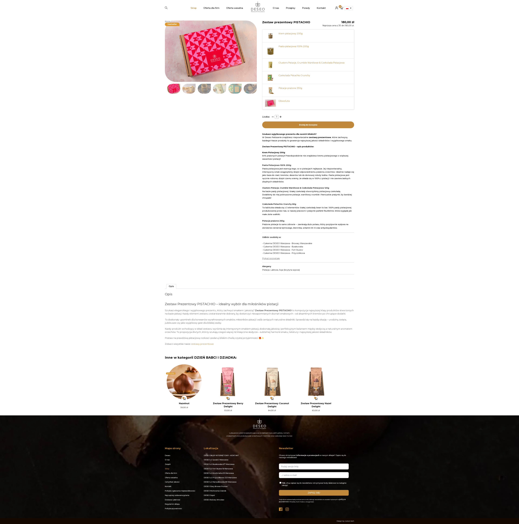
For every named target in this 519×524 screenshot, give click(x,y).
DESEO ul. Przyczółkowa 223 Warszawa (220, 478)
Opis (171, 286)
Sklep (194, 8)
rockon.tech (349, 521)
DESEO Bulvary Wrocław (214, 500)
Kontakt (321, 8)
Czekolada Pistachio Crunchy (294, 75)
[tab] (171, 286)
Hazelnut (184, 403)
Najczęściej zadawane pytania (177, 495)
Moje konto (336, 6)
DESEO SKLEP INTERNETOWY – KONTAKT (221, 455)
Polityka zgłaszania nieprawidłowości (180, 491)
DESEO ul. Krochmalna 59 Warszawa (219, 473)
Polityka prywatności (173, 509)
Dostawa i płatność (172, 500)
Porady (306, 8)
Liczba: (266, 117)
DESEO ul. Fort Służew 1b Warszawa (218, 469)
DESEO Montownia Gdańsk (215, 491)
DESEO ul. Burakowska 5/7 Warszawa (219, 464)
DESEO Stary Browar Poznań (216, 486)
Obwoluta (284, 101)
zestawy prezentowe (202, 344)
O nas (276, 8)
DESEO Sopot (209, 495)
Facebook (281, 509)
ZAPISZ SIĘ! (314, 493)
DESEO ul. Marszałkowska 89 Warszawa (220, 482)
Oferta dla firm (211, 8)
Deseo (167, 455)
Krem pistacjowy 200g (291, 33)
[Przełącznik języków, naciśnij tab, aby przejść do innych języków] (349, 8)
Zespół (167, 464)
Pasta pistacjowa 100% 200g (294, 46)
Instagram (287, 509)
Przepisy (290, 8)
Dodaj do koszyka (308, 124)
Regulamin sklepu (172, 504)
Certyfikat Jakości (172, 482)
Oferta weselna (234, 8)
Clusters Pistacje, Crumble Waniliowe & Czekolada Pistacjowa (311, 62)
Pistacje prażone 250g (290, 88)
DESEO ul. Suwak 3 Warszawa (216, 460)
